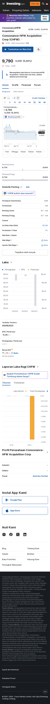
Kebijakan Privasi (8, 678)
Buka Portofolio (9, 559)
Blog (4, 548)
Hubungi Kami (33, 559)
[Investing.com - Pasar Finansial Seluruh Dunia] (16, 3)
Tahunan (6, 383)
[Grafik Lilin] (4, 98)
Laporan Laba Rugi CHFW (18, 366)
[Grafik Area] (8, 98)
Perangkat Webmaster (12, 565)
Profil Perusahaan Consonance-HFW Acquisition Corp (23, 452)
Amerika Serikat (40, 476)
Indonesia (36, 10)
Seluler (5, 554)
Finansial (26, 85)
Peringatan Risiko (9, 687)
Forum (37, 85)
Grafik (15, 85)
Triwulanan (19, 383)
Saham (6, 10)
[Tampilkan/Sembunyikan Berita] (18, 98)
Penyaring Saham (20, 10)
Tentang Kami (33, 548)
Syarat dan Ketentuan (10, 670)
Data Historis (18, 92)
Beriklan (30, 554)
